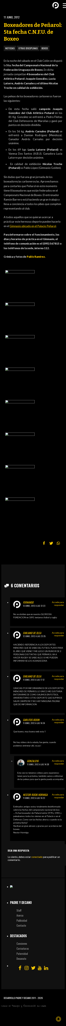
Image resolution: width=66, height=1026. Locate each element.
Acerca (19, 915)
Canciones (21, 944)
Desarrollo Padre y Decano (17, 998)
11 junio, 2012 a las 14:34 (34, 723)
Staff (18, 910)
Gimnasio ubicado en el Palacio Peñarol (33, 226)
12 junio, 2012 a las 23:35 (34, 636)
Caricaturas (22, 948)
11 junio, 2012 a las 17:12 (34, 679)
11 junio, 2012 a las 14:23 (34, 798)
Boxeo (44, 48)
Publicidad (21, 920)
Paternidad (22, 954)
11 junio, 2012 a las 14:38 (38, 764)
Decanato (21, 959)
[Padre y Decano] (8, 5)
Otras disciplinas (28, 48)
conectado (37, 856)
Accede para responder (58, 603)
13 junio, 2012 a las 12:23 (34, 605)
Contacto (21, 925)
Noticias (10, 48)
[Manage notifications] (58, 1019)
